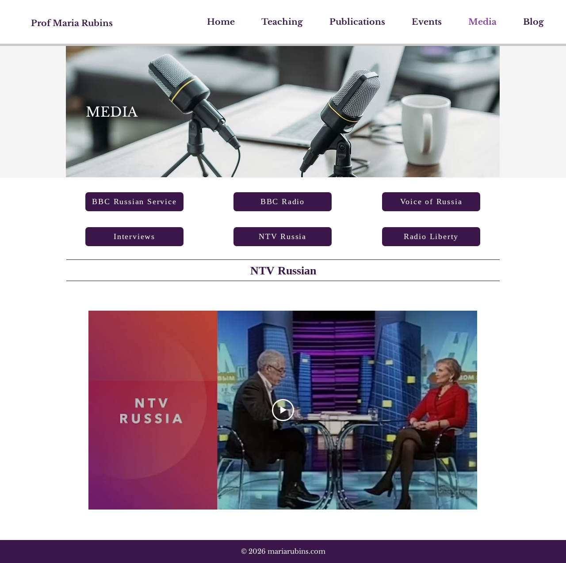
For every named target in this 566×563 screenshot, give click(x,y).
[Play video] (283, 410)
